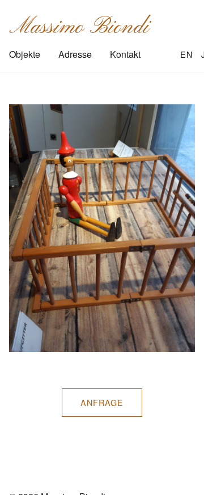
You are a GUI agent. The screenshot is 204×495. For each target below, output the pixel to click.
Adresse (75, 54)
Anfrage (102, 402)
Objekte (24, 54)
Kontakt (125, 54)
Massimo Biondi (79, 27)
